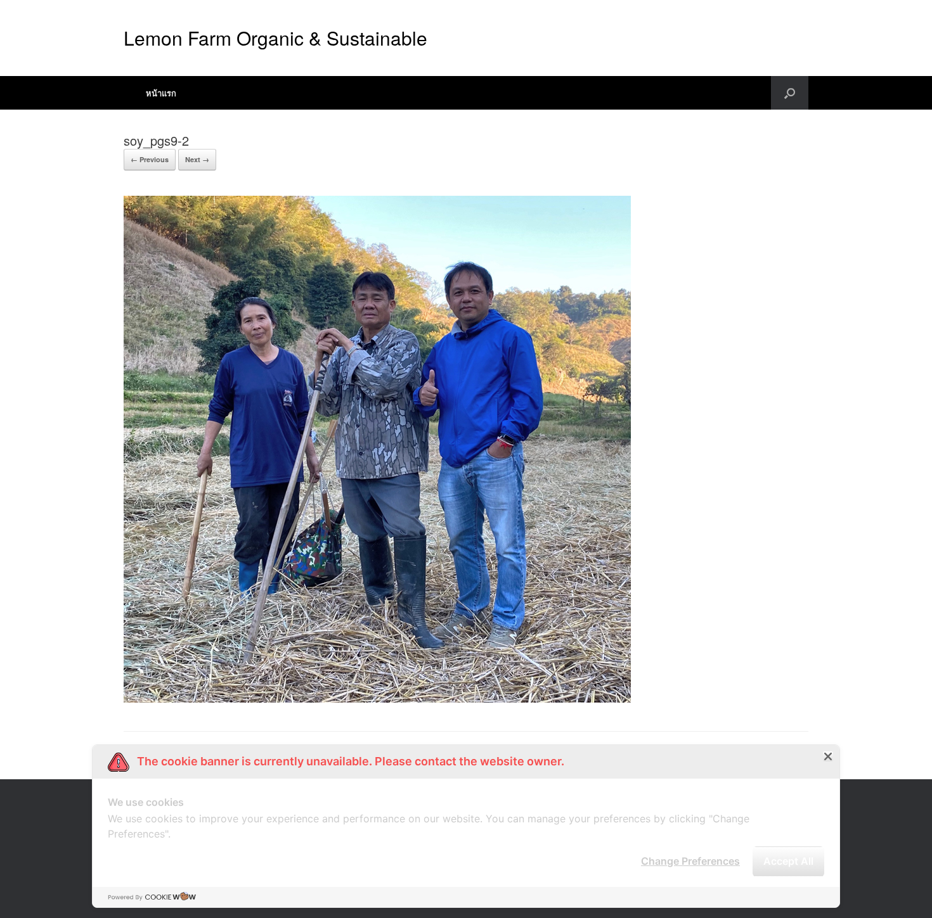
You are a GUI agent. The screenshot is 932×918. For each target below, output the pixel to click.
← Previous (150, 159)
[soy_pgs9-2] (377, 699)
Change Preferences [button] (690, 861)
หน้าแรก (161, 93)
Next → (197, 159)
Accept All (788, 861)
